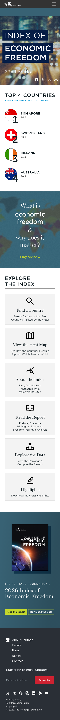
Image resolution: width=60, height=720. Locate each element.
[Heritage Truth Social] (14, 693)
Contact (17, 661)
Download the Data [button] (41, 612)
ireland (28, 153)
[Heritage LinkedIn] (33, 693)
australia (30, 172)
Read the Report (16, 612)
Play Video (30, 257)
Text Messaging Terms (17, 703)
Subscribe (44, 680)
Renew (17, 655)
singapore (30, 113)
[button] (56, 79)
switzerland (33, 133)
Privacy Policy (13, 700)
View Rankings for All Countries (27, 100)
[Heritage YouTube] (46, 693)
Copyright (11, 706)
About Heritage (22, 640)
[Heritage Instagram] (27, 693)
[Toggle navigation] (54, 4)
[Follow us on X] (8, 693)
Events (16, 645)
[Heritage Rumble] (40, 693)
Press (15, 650)
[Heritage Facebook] (20, 693)
